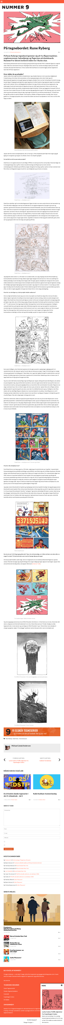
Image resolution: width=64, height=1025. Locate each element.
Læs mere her (7, 980)
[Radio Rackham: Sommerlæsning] (46, 789)
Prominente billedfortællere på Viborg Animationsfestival (28, 863)
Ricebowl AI (8, 860)
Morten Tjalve (14, 799)
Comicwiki (6, 994)
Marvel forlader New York (22, 865)
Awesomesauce (23, 738)
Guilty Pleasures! (18, 879)
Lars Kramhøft (8, 871)
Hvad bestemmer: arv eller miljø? (17, 950)
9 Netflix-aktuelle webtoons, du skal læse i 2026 (27, 874)
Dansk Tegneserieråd (9, 988)
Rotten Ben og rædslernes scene (16, 943)
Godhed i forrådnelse (45, 760)
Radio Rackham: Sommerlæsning (45, 794)
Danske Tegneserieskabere (11, 991)
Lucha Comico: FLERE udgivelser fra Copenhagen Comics (18, 761)
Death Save (15, 738)
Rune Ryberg (9, 738)
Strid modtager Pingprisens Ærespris (22, 860)
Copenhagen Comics (9, 997)
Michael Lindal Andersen (15, 52)
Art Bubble (6, 999)
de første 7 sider (36, 563)
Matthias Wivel (42, 799)
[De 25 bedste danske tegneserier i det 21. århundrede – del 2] (17, 789)
